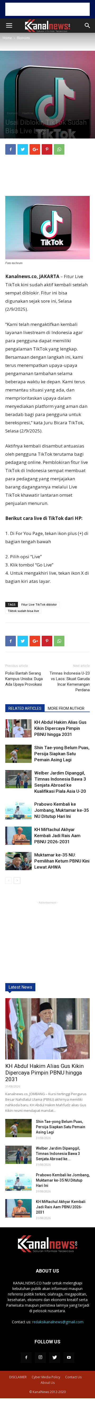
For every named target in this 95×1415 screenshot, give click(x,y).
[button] (87, 26)
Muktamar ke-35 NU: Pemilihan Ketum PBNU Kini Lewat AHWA (61, 861)
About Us (48, 1382)
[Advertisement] (47, 9)
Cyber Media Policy (46, 1377)
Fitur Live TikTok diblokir (39, 604)
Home (7, 38)
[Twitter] (54, 1357)
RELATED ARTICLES (24, 708)
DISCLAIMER (18, 1377)
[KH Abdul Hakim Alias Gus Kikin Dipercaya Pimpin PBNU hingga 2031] (18, 728)
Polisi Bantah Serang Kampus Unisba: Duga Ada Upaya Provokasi (24, 679)
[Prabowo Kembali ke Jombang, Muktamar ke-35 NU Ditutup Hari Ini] (18, 810)
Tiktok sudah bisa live (23, 611)
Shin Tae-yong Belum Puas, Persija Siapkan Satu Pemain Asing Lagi (61, 753)
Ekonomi (23, 38)
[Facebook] (26, 1357)
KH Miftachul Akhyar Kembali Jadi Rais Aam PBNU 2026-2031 (57, 835)
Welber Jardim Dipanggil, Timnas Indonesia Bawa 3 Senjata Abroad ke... (58, 1153)
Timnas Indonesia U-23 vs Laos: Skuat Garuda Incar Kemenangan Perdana (70, 681)
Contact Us (73, 1377)
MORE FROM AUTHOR (66, 708)
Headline (27, 113)
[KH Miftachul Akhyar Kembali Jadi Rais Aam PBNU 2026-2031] (18, 836)
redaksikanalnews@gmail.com (57, 1321)
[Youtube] (69, 1357)
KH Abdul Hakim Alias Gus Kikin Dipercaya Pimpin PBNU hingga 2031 (60, 728)
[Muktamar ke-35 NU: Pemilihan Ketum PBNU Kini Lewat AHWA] (18, 861)
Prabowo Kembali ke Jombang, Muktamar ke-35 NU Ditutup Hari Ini (61, 810)
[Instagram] (40, 1357)
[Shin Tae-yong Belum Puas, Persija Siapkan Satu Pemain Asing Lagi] (18, 754)
